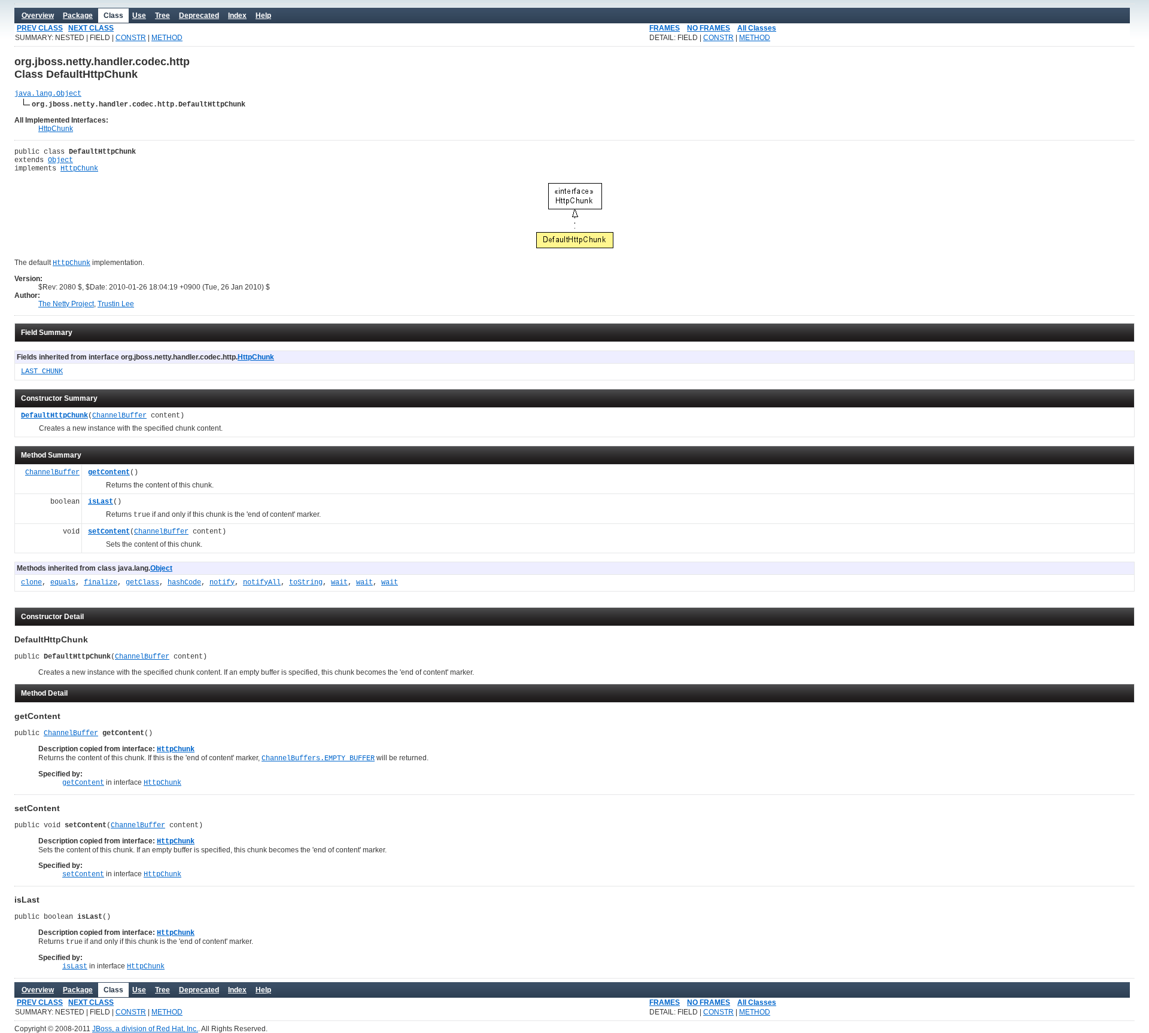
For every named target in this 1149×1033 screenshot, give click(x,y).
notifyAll (262, 582)
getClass (142, 582)
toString (306, 582)
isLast (100, 502)
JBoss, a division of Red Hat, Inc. (145, 1029)
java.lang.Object (47, 94)
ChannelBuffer (119, 416)
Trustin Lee (116, 304)
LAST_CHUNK (42, 371)
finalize (100, 582)
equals (62, 582)
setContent (109, 532)
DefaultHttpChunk (54, 416)
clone (31, 582)
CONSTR (130, 37)
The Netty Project (66, 304)
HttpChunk (55, 128)
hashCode (184, 582)
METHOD (167, 37)
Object (60, 160)
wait (339, 582)
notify (222, 582)
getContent (109, 472)
